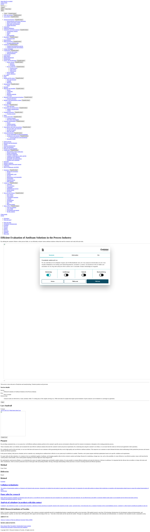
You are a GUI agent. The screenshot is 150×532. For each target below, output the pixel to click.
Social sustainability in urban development (17, 134)
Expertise (6, 225)
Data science (7, 56)
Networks (6, 231)
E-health (9, 81)
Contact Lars (4, 437)
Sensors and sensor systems (13, 22)
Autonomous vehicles (12, 31)
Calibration (6, 165)
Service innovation (11, 125)
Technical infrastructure (9, 145)
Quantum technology (9, 112)
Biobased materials (11, 94)
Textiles (9, 93)
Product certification (12, 153)
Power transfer (10, 72)
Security (9, 175)
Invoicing (9, 191)
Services (6, 226)
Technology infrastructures (10, 224)
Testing (5, 144)
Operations (6, 170)
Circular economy (11, 118)
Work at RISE (29, 519)
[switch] (66, 275)
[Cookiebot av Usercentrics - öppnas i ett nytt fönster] (101, 250)
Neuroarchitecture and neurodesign (18, 137)
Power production (11, 66)
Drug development (11, 79)
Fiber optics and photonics (13, 24)
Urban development (9, 133)
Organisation (10, 178)
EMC (8, 34)
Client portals (4, 2)
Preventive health (11, 139)
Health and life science (9, 78)
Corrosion (9, 95)
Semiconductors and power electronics (16, 21)
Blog (8, 203)
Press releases (4, 526)
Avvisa (52, 281)
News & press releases (9, 193)
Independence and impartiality (14, 177)
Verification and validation (13, 157)
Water (8, 85)
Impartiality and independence (14, 158)
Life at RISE (10, 209)
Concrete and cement (12, 52)
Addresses (9, 184)
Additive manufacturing (13, 109)
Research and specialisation (10, 148)
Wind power (13, 71)
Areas (5, 13)
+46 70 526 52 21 (5, 410)
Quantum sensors (11, 113)
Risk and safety (10, 131)
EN (3, 4)
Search (2, 5)
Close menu (8, 9)
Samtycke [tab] (51, 255)
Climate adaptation (8, 49)
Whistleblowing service (12, 188)
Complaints (9, 187)
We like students (11, 211)
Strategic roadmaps (8, 163)
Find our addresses (15, 519)
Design (8, 122)
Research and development (10, 143)
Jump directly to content (6, 1)
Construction (7, 50)
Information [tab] (75, 255)
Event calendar (27, 526)
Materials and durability (9, 88)
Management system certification (15, 151)
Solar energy (13, 69)
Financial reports (11, 180)
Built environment (8, 41)
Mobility (9, 103)
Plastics (9, 90)
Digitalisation (7, 59)
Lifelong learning (11, 124)
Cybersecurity (7, 54)
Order (2, 402)
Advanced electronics (9, 19)
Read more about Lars (15, 410)
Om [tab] (98, 255)
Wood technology (11, 53)
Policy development (9, 147)
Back (2, 10)
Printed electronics (11, 25)
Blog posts (6, 233)
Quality (9, 173)
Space (5, 115)
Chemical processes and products (15, 47)
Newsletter (9, 201)
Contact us (6, 183)
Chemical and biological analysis (15, 46)
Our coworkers (10, 186)
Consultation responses (12, 197)
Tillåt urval (75, 281)
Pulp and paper (10, 106)
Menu (2, 9)
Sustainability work (11, 174)
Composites (10, 91)
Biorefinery (6, 37)
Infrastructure (7, 84)
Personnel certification (12, 154)
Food (5, 76)
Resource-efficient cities (13, 43)
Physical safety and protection (14, 128)
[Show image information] (4, 380)
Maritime (6, 87)
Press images (10, 194)
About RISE (7, 16)
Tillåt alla (97, 281)
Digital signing (10, 190)
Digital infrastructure (9, 57)
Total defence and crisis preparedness (13, 127)
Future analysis (7, 141)
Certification (7, 150)
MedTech (9, 82)
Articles (6, 228)
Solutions (6, 232)
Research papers (11, 204)
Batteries (12, 63)
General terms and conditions (20, 527)
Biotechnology (7, 40)
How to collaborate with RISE (11, 167)
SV (1, 4)
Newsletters (13, 526)
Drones (8, 32)
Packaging (6, 104)
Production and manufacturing (11, 107)
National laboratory (11, 98)
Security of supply (11, 130)
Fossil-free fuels (11, 38)
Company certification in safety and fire (16, 156)
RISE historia (10, 181)
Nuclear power (13, 68)
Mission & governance (12, 171)
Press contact (10, 196)
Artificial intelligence (9, 28)
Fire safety (6, 75)
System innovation (8, 116)
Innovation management (13, 119)
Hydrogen (12, 65)
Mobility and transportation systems (12, 100)
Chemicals (6, 44)
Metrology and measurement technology (14, 97)
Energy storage (10, 62)
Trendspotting (10, 200)
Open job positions (11, 207)
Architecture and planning (13, 136)
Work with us (7, 206)
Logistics (9, 101)
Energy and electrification (10, 60)
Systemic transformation (10, 121)
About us (3, 519)
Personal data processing (7, 527)
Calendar (9, 198)
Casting (9, 110)
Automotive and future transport (12, 29)
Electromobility (10, 35)
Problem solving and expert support (12, 164)
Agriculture (6, 26)
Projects (6, 229)
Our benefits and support (13, 210)
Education (6, 161)
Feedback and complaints (13, 160)
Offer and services (8, 15)
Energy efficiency (11, 74)
